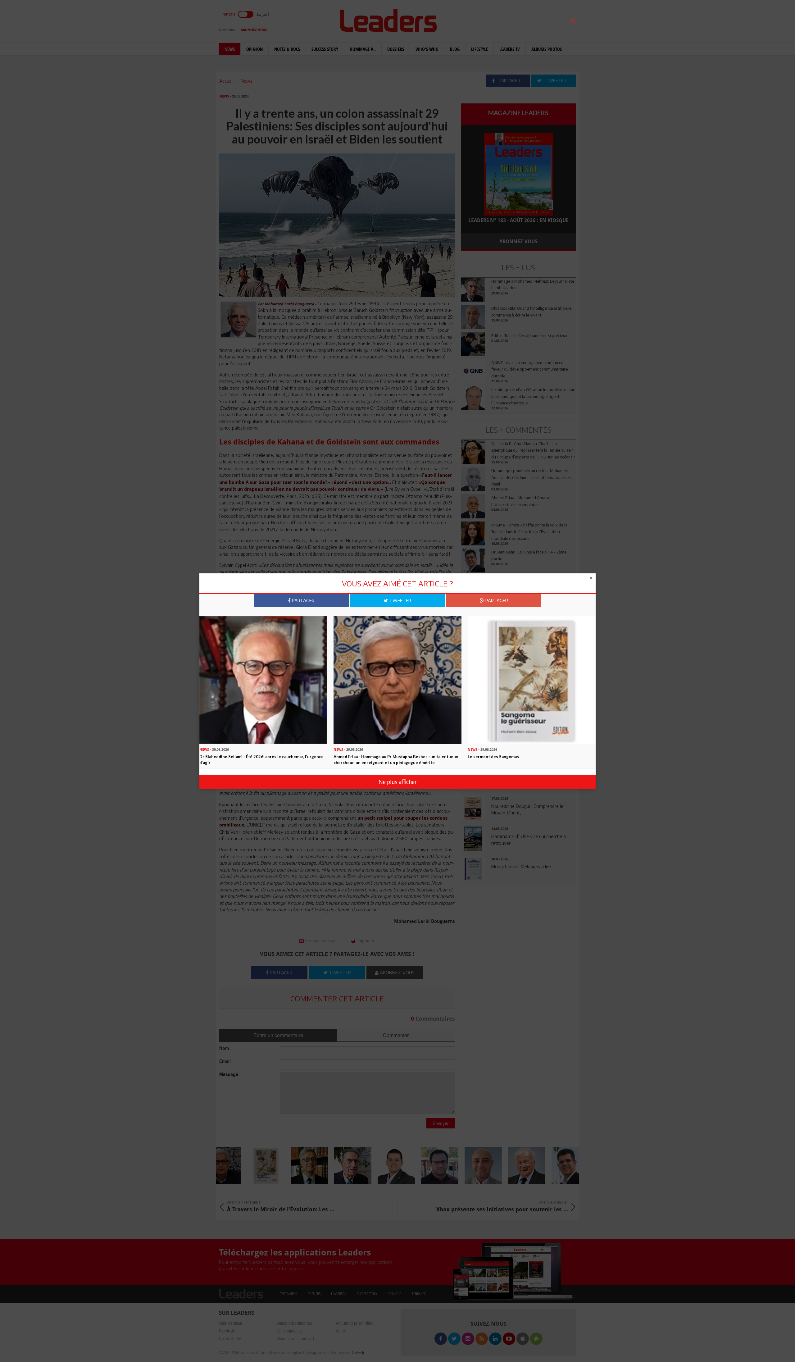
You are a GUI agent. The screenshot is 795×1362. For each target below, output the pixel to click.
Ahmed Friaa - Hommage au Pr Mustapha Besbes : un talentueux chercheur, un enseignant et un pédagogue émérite (396, 759)
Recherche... (476, 19)
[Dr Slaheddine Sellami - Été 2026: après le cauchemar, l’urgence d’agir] (263, 679)
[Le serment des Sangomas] (532, 679)
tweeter (399, 600)
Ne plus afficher (398, 781)
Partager (303, 600)
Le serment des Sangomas (493, 756)
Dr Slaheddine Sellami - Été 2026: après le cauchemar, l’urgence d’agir (261, 759)
